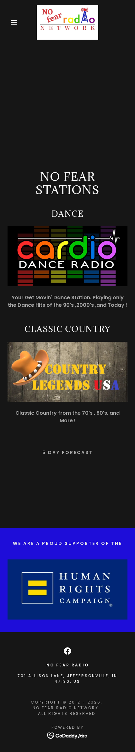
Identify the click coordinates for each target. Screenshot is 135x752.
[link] (67, 22)
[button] (10, 22)
